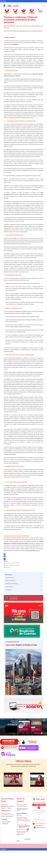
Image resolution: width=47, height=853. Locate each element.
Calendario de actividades (11, 583)
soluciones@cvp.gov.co (24, 271)
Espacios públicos (10, 577)
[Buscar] (42, 5)
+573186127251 (13, 599)
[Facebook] (23, 554)
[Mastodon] (23, 556)
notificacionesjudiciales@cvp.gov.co (23, 821)
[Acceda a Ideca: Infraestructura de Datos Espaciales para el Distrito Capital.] (24, 827)
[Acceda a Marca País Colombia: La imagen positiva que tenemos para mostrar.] (27, 829)
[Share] (23, 559)
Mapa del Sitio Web (40, 827)
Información (8, 589)
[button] (21, 770)
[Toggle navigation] (44, 5)
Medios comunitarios (10, 580)
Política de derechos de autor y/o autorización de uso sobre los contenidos (39, 820)
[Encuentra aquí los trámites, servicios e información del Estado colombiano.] (20, 835)
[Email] (23, 557)
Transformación (9, 586)
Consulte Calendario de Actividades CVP (40, 824)
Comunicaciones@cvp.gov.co (33, 550)
